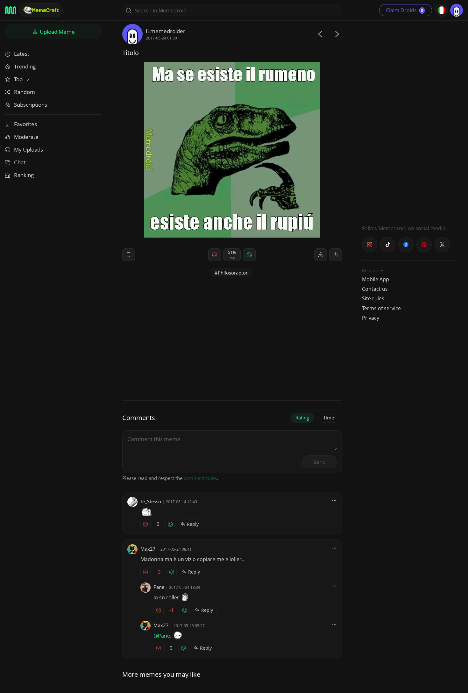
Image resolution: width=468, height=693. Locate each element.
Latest (21, 53)
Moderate (26, 136)
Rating (302, 417)
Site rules (373, 298)
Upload (57, 31)
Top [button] (19, 79)
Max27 (148, 549)
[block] (335, 254)
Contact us (375, 288)
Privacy (370, 317)
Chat (19, 162)
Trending (25, 66)
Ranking (24, 175)
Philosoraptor (233, 272)
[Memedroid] (10, 10)
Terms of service (381, 308)
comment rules (200, 478)
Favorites (25, 124)
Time (328, 417)
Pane (159, 587)
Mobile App (375, 279)
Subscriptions (30, 104)
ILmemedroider (165, 31)
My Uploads (28, 149)
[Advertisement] (409, 119)
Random (24, 92)
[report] (320, 254)
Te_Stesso (150, 501)
